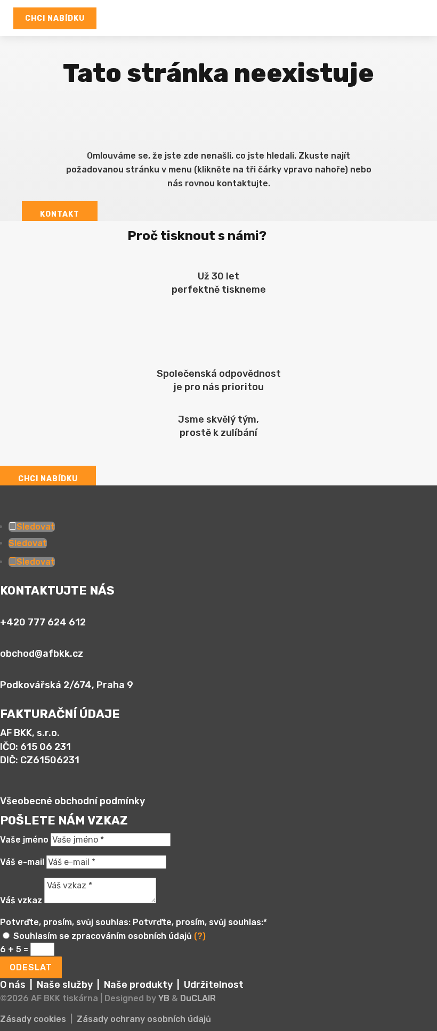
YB (163, 998)
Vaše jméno (24, 840)
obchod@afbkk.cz (41, 653)
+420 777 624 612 (43, 622)
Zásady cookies (33, 1019)
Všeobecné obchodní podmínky (72, 801)
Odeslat (31, 967)
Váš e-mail (22, 862)
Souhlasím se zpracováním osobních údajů (109, 936)
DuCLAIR (198, 998)
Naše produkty (138, 985)
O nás (13, 985)
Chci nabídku (55, 18)
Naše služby (65, 985)
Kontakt (59, 214)
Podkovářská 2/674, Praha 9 (66, 685)
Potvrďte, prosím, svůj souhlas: (65, 922)
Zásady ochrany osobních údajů (144, 1019)
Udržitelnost (214, 985)
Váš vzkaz (21, 900)
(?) (200, 936)
